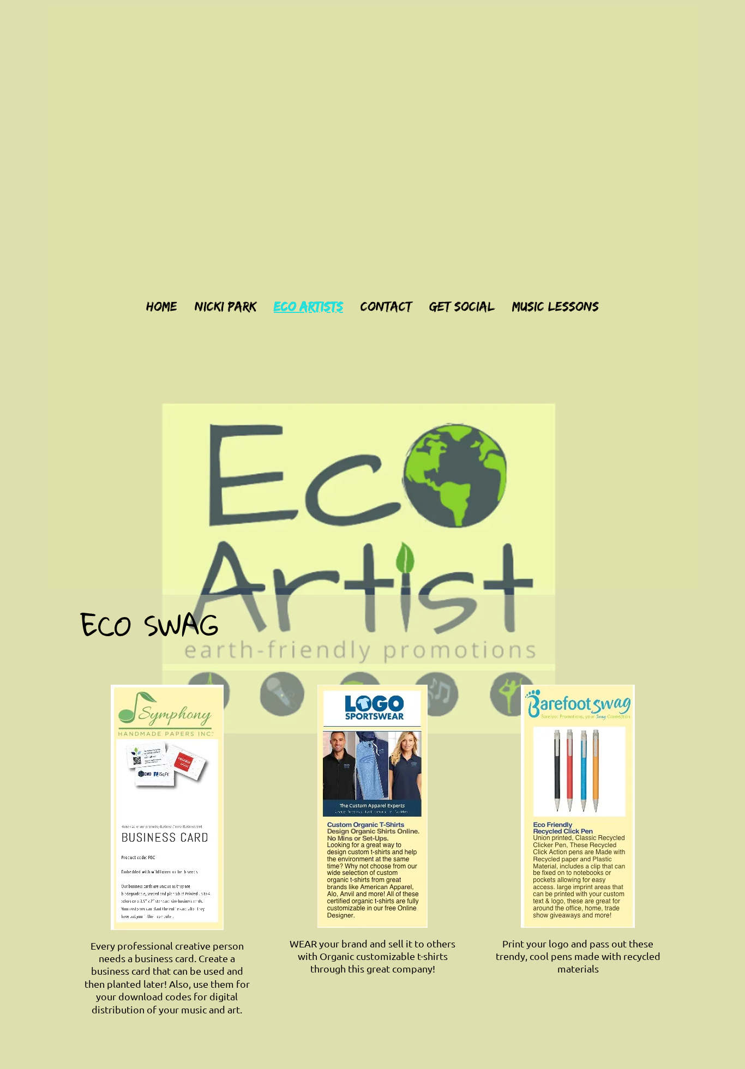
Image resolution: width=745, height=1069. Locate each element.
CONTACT (386, 305)
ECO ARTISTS (308, 305)
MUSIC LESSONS (555, 305)
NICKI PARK (225, 305)
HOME (161, 305)
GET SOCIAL (462, 305)
